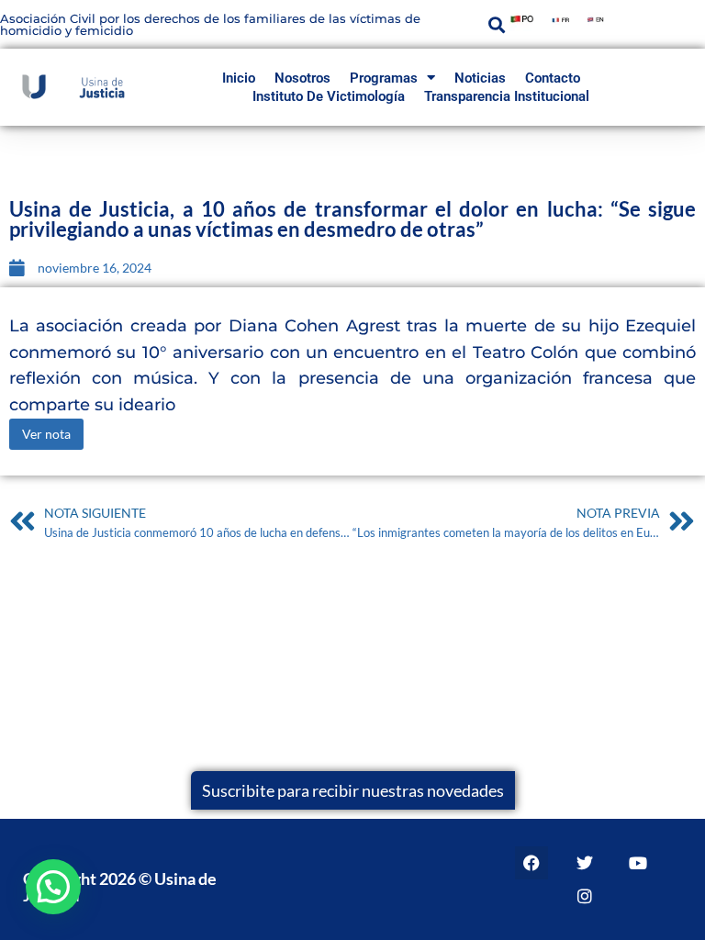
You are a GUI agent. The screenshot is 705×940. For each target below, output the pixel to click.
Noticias (480, 78)
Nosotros (302, 78)
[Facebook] (531, 862)
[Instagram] (584, 895)
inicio (238, 78)
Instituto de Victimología (328, 96)
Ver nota (46, 434)
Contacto (552, 78)
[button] (497, 24)
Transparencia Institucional (506, 96)
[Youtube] (638, 862)
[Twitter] (584, 862)
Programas (384, 78)
